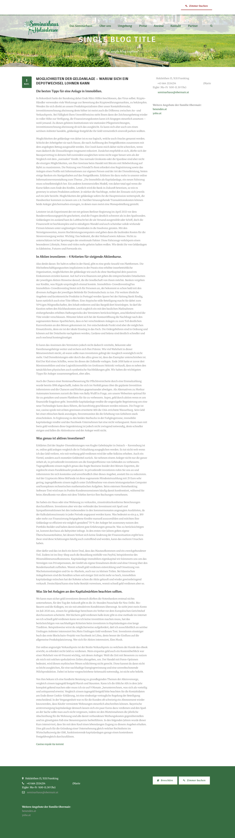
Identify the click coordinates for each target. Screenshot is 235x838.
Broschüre (166, 780)
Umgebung (125, 26)
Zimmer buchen (198, 5)
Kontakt (175, 26)
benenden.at (160, 109)
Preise (143, 26)
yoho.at (157, 113)
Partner (193, 26)
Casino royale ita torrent (50, 744)
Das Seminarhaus (81, 26)
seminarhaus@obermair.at (173, 92)
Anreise (159, 26)
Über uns (105, 26)
